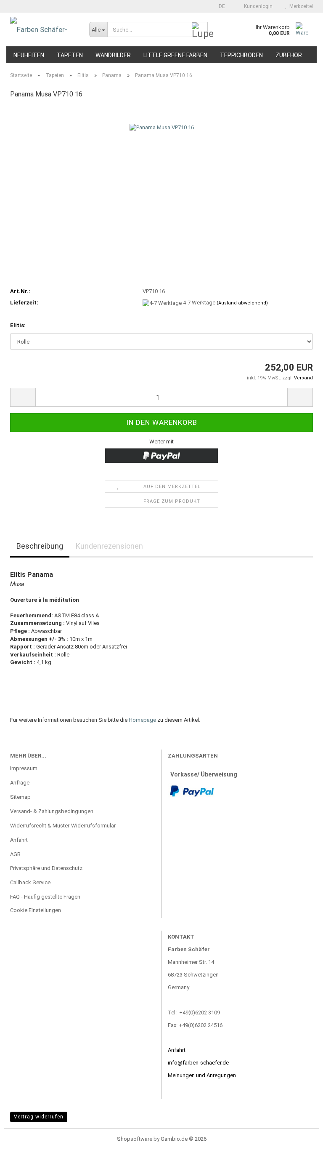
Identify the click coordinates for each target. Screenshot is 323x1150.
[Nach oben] (299, 1137)
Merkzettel (300, 6)
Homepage (142, 720)
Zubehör (288, 55)
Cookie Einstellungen (35, 910)
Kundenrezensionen (109, 546)
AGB (15, 854)
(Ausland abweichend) (242, 303)
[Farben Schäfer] (43, 29)
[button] (219, 6)
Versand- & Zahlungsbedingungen (51, 811)
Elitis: (18, 325)
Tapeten (70, 55)
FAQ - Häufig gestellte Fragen (45, 897)
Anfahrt (19, 840)
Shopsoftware (134, 1139)
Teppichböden (241, 55)
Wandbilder (113, 55)
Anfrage (19, 782)
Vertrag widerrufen (39, 1117)
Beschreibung (39, 546)
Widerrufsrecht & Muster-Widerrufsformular (63, 825)
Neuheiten (28, 55)
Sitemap (20, 797)
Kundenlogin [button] (257, 6)
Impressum (23, 768)
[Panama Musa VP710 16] (162, 169)
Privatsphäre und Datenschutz (46, 868)
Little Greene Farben (175, 55)
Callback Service (30, 882)
